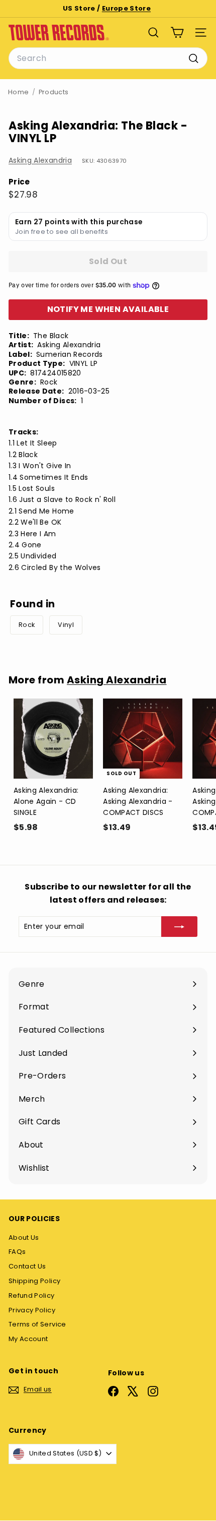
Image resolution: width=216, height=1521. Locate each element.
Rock (27, 624)
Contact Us (27, 1266)
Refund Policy (32, 1295)
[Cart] (177, 32)
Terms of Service (37, 1324)
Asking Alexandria (40, 160)
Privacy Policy (32, 1310)
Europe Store (126, 8)
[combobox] (108, 58)
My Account (28, 1339)
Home (18, 92)
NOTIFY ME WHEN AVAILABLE (108, 309)
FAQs (17, 1251)
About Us (24, 1237)
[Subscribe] (179, 926)
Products (54, 92)
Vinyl (66, 624)
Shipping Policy (34, 1281)
